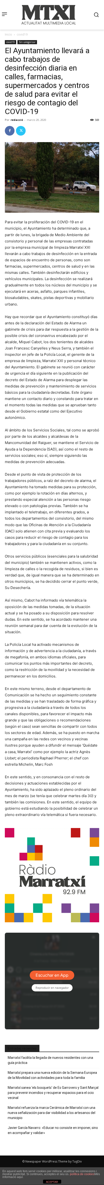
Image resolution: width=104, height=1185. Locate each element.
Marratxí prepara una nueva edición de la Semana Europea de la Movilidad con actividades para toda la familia (52, 1075)
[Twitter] (21, 131)
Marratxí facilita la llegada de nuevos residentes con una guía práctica (50, 1060)
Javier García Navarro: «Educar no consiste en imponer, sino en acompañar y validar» (53, 1130)
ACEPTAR (52, 1181)
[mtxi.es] (48, 14)
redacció (17, 120)
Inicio (8, 34)
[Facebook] (10, 131)
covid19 (22, 34)
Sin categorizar (27, 42)
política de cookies (82, 1174)
